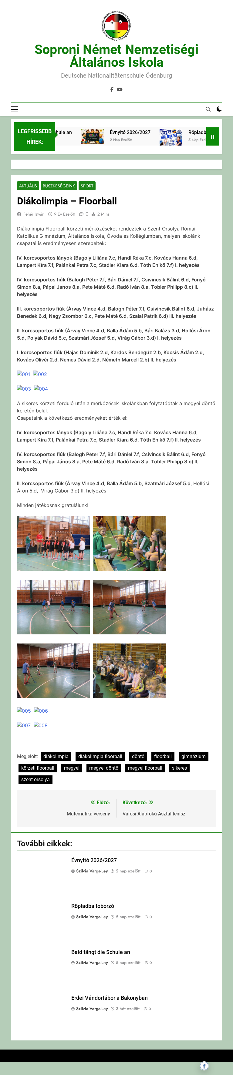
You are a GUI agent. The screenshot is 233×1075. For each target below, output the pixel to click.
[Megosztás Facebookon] (204, 1065)
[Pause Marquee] (212, 136)
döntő (138, 756)
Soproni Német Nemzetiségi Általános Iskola (116, 56)
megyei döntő (103, 768)
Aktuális (28, 186)
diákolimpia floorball (100, 756)
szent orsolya (35, 779)
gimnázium (193, 756)
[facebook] (112, 89)
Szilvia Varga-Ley (92, 871)
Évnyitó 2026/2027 (122, 132)
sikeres (179, 768)
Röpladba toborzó (200, 132)
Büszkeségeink (59, 186)
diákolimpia (56, 756)
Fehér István (33, 214)
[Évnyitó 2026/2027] (84, 136)
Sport (87, 186)
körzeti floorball (37, 768)
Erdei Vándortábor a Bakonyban (109, 998)
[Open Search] (208, 109)
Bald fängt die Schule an (100, 952)
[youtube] (119, 89)
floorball (163, 756)
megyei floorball (145, 768)
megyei (71, 768)
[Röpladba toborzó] (163, 144)
